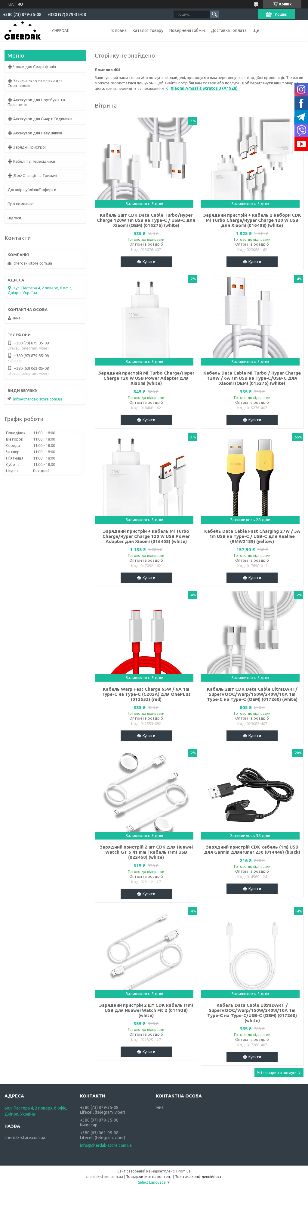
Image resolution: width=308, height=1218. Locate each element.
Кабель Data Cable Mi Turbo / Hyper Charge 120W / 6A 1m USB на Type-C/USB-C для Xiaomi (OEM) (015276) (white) (252, 378)
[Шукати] (214, 14)
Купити (149, 261)
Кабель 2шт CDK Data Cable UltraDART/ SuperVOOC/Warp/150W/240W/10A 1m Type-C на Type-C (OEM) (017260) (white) (252, 694)
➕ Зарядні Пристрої (27, 147)
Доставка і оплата (229, 30)
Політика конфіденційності (199, 1177)
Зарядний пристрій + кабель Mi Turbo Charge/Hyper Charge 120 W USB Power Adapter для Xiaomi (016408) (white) (146, 536)
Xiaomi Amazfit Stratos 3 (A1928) (204, 88)
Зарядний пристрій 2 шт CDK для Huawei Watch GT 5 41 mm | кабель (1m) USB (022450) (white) (146, 852)
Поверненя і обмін (187, 30)
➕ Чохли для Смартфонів (32, 66)
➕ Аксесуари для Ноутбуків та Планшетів (36, 102)
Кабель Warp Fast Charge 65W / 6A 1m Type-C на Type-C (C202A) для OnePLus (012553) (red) (146, 694)
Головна (119, 30)
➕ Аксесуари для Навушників (35, 133)
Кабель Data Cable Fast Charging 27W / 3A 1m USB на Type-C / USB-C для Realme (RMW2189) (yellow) (252, 536)
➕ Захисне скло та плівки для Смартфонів (35, 83)
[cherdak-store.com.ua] (22, 30)
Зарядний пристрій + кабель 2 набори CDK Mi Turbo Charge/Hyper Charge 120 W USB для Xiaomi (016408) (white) (252, 220)
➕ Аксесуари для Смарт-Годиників (40, 119)
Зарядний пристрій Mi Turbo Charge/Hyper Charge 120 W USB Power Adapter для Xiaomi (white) (146, 378)
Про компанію (21, 204)
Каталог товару (148, 30)
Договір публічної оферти (32, 189)
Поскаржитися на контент (149, 1177)
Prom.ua (183, 1171)
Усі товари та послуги (277, 1072)
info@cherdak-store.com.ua (37, 399)
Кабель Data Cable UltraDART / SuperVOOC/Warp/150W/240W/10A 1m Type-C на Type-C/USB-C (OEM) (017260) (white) (252, 1013)
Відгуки (14, 218)
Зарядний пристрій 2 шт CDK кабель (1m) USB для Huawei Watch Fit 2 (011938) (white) (146, 1010)
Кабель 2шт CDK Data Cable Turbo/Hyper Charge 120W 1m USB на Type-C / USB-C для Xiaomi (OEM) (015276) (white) (146, 220)
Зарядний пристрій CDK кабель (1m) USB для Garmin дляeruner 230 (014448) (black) (252, 849)
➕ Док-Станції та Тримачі (32, 175)
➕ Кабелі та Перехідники (31, 161)
